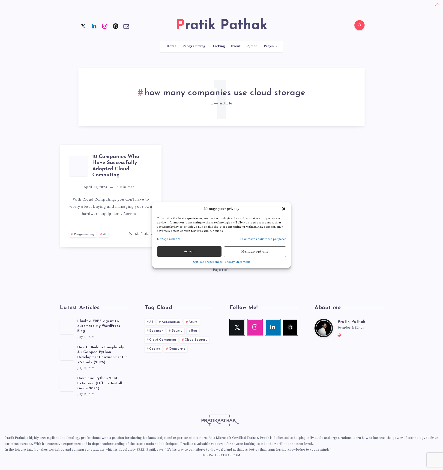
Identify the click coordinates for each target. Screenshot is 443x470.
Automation (171, 322)
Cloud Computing (162, 340)
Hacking (218, 46)
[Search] (359, 25)
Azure (193, 322)
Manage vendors (168, 239)
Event (235, 46)
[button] (283, 208)
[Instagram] (104, 26)
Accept (189, 251)
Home (172, 46)
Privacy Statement (237, 262)
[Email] (126, 26)
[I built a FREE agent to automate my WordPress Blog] (67, 326)
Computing (177, 349)
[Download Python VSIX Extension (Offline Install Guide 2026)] (67, 383)
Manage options (255, 251)
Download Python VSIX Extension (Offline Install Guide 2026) (99, 383)
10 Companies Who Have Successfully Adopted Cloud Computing (115, 166)
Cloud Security (196, 340)
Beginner (156, 331)
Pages (269, 46)
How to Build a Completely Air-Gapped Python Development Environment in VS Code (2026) (102, 355)
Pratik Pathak (351, 322)
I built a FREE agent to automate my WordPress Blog (98, 326)
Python (252, 46)
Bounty (177, 331)
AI (105, 234)
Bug (194, 331)
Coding (154, 349)
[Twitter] (83, 26)
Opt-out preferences (208, 262)
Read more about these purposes (263, 239)
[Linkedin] (94, 26)
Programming (194, 46)
